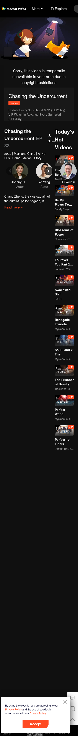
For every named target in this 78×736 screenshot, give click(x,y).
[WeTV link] (14, 8)
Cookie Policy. (38, 713)
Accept (35, 723)
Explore (61, 8)
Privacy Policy (13, 709)
